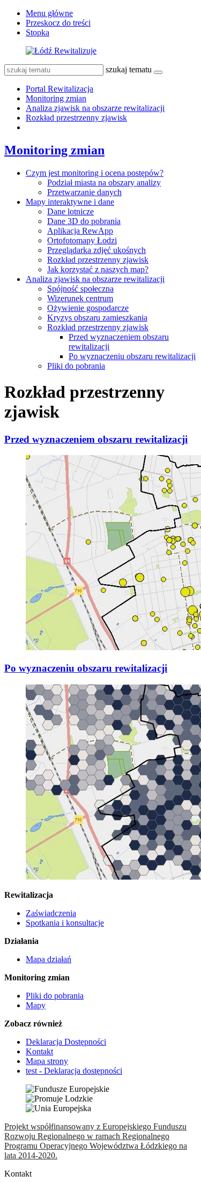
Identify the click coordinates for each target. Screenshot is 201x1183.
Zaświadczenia (51, 913)
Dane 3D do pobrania (84, 221)
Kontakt (39, 1051)
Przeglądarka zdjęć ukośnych (96, 250)
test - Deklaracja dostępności (74, 1070)
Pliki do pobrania (76, 365)
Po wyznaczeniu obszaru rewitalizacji (132, 356)
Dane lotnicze (70, 211)
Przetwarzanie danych (84, 192)
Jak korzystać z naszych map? (97, 269)
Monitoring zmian (56, 98)
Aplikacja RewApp (80, 230)
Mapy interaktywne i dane (70, 201)
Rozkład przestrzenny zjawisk (76, 117)
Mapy (36, 1005)
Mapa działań (48, 959)
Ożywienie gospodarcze (88, 308)
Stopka (37, 32)
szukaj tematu (129, 69)
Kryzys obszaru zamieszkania (97, 317)
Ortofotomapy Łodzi (82, 240)
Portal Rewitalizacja (59, 88)
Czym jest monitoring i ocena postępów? (94, 172)
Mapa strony (47, 1061)
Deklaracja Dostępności (66, 1041)
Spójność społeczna (80, 288)
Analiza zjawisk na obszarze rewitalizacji (95, 108)
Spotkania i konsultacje (65, 922)
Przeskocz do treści (58, 22)
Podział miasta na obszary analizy (104, 182)
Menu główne (49, 13)
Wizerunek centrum (80, 298)
